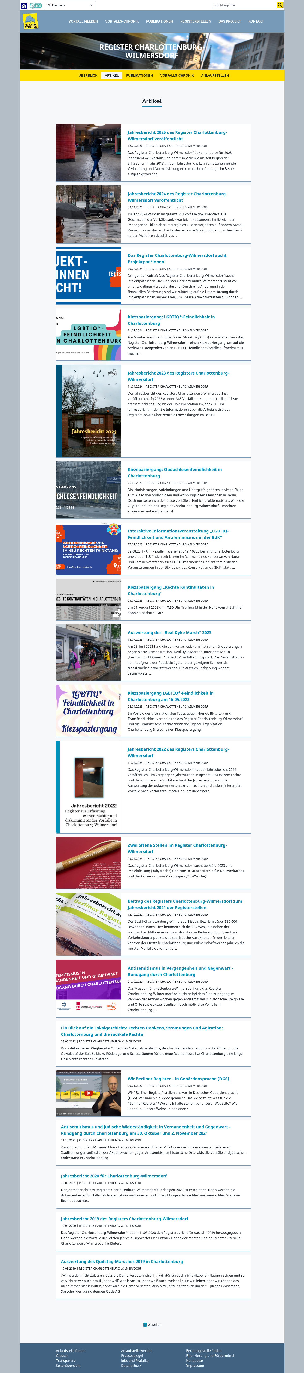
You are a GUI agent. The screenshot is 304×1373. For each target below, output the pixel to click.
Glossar (62, 1355)
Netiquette (194, 1360)
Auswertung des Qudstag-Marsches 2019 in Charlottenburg (122, 1261)
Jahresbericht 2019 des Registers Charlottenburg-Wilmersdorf (124, 1218)
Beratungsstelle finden (204, 1350)
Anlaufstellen (215, 75)
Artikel (112, 75)
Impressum (195, 1365)
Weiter (156, 1325)
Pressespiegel (132, 1355)
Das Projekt (230, 21)
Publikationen (159, 21)
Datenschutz (131, 1365)
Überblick (88, 75)
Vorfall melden (83, 21)
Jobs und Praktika (135, 1360)
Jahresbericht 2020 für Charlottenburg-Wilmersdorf (114, 1176)
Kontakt (256, 21)
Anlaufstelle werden (136, 1350)
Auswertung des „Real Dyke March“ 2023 (169, 632)
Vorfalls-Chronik (122, 21)
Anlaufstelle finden (70, 1350)
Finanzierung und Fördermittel (210, 1355)
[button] (280, 5)
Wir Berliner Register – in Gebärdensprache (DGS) (178, 1078)
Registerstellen (195, 21)
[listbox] (70, 5)
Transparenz (66, 1360)
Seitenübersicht (68, 1365)
